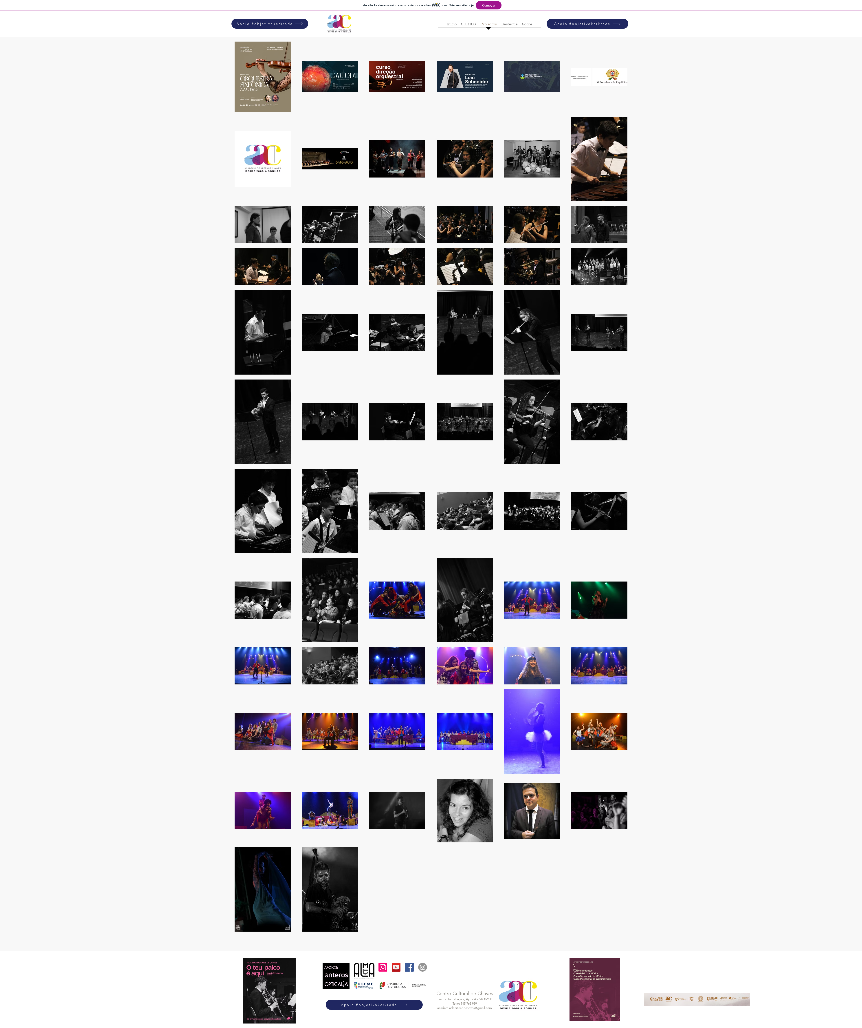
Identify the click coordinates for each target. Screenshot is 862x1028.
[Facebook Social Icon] (409, 967)
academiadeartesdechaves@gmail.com (464, 1008)
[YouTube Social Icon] (396, 967)
